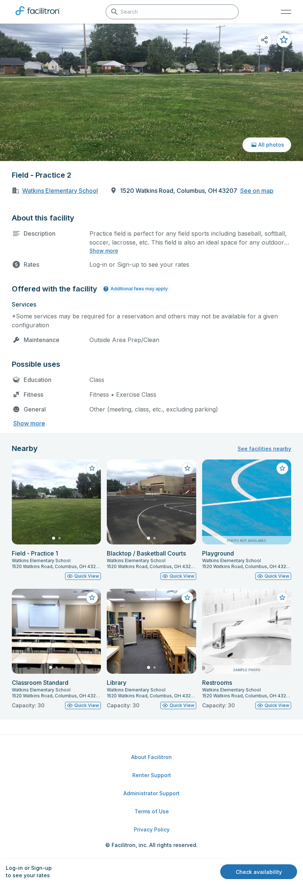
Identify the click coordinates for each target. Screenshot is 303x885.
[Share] (264, 40)
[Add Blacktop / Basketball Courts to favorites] (187, 468)
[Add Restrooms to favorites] (282, 598)
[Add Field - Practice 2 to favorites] (283, 40)
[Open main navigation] (286, 12)
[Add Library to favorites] (187, 598)
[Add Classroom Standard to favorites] (92, 598)
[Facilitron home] (38, 16)
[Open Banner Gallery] (151, 92)
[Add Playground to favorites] (282, 468)
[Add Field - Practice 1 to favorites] (92, 468)
